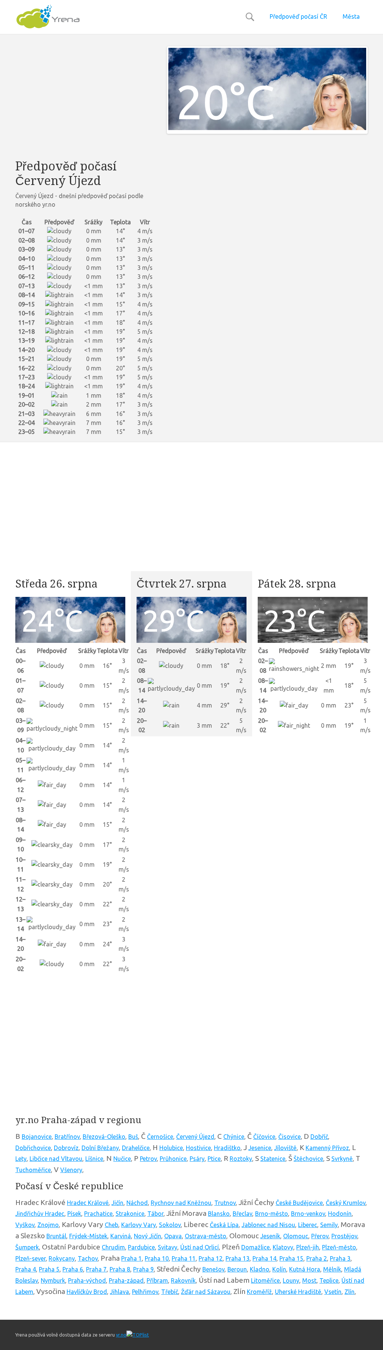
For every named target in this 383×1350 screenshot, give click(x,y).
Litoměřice (265, 1280)
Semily (329, 1224)
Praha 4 (25, 1269)
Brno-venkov (308, 1213)
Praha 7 (96, 1269)
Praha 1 (131, 1258)
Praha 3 (340, 1258)
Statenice (272, 1158)
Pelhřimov (145, 1291)
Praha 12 (211, 1258)
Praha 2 (316, 1258)
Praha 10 (157, 1258)
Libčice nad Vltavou (56, 1158)
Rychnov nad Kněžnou (181, 1202)
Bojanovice (37, 1136)
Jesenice (259, 1147)
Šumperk (27, 1247)
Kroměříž (259, 1291)
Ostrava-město (205, 1236)
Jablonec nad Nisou (268, 1224)
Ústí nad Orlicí (199, 1247)
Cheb (111, 1224)
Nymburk (53, 1280)
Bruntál (56, 1236)
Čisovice (289, 1136)
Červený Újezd (195, 1136)
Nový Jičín (147, 1236)
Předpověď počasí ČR (298, 16)
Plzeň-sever (30, 1258)
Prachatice (98, 1213)
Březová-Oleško (104, 1136)
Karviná (120, 1236)
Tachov (88, 1258)
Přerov (319, 1236)
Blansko (219, 1213)
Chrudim (113, 1247)
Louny (291, 1280)
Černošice (160, 1136)
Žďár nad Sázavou (205, 1291)
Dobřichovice (33, 1147)
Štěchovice (308, 1158)
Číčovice (264, 1136)
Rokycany (62, 1258)
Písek (74, 1213)
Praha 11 (184, 1258)
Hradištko (227, 1147)
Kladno (259, 1269)
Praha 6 (72, 1269)
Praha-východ (87, 1280)
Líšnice (94, 1158)
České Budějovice (299, 1202)
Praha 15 (291, 1258)
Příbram (157, 1280)
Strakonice (130, 1213)
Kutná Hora (304, 1269)
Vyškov (24, 1224)
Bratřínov (67, 1136)
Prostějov (344, 1236)
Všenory (71, 1169)
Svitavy (167, 1247)
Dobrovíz (66, 1147)
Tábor (155, 1213)
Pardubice (141, 1247)
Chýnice (233, 1136)
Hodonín (340, 1213)
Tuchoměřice (33, 1169)
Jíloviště (285, 1147)
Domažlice (255, 1247)
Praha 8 (120, 1269)
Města (351, 16)
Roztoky (241, 1158)
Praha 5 (49, 1269)
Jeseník (270, 1236)
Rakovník (183, 1280)
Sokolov (170, 1224)
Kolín (279, 1269)
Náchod (137, 1202)
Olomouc (295, 1236)
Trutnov (225, 1202)
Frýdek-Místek (88, 1236)
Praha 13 (237, 1258)
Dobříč (319, 1136)
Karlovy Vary (138, 1224)
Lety (21, 1158)
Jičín (117, 1202)
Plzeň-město (339, 1247)
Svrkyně (342, 1158)
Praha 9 (143, 1269)
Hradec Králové (87, 1202)
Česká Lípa (224, 1224)
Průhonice (173, 1158)
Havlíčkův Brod (87, 1291)
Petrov (148, 1158)
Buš (133, 1136)
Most (309, 1280)
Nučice (122, 1158)
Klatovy (283, 1247)
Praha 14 (264, 1258)
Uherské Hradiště (298, 1291)
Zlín (349, 1291)
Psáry (197, 1158)
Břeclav (242, 1213)
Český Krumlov (345, 1202)
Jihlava (119, 1291)
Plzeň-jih (307, 1247)
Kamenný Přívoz (327, 1147)
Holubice (171, 1147)
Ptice (214, 1158)
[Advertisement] (85, 98)
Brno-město (271, 1213)
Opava (173, 1236)
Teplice (328, 1280)
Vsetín (332, 1291)
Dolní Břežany (100, 1147)
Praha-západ (126, 1280)
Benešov (213, 1269)
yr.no (121, 1334)
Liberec (307, 1224)
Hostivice (198, 1147)
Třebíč (169, 1291)
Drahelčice (136, 1147)
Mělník (332, 1269)
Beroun (237, 1269)
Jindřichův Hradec (39, 1213)
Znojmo (48, 1224)
